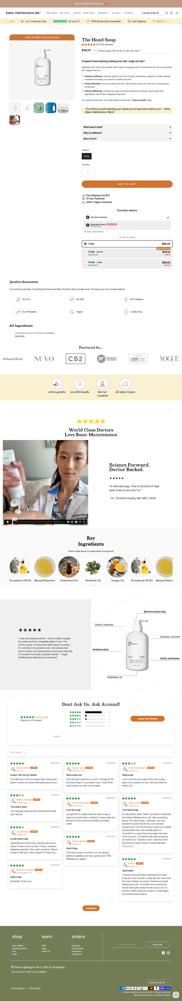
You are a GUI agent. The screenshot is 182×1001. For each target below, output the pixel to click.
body (14, 954)
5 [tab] (96, 585)
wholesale (76, 951)
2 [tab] (88, 585)
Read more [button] (127, 846)
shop (17, 936)
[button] (89, 44)
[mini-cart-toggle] (177, 12)
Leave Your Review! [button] (147, 718)
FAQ (44, 945)
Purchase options (127, 210)
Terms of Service (18, 988)
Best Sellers (52, 13)
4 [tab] (93, 585)
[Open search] (166, 13)
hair (14, 951)
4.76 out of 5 (41, 717)
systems (77, 13)
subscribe (157, 944)
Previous (8, 569)
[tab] (127, 127)
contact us (77, 954)
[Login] (171, 12)
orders (78, 936)
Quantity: (86, 164)
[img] (17, 763)
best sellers (17, 945)
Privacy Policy (34, 988)
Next (174, 569)
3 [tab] (91, 585)
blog (44, 948)
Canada (150, 13)
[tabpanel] (20, 569)
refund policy (78, 948)
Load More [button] (91, 908)
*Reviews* (128, 13)
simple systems (19, 948)
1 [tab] (85, 585)
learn (47, 936)
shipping (76, 945)
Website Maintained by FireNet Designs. (152, 995)
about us (46, 951)
